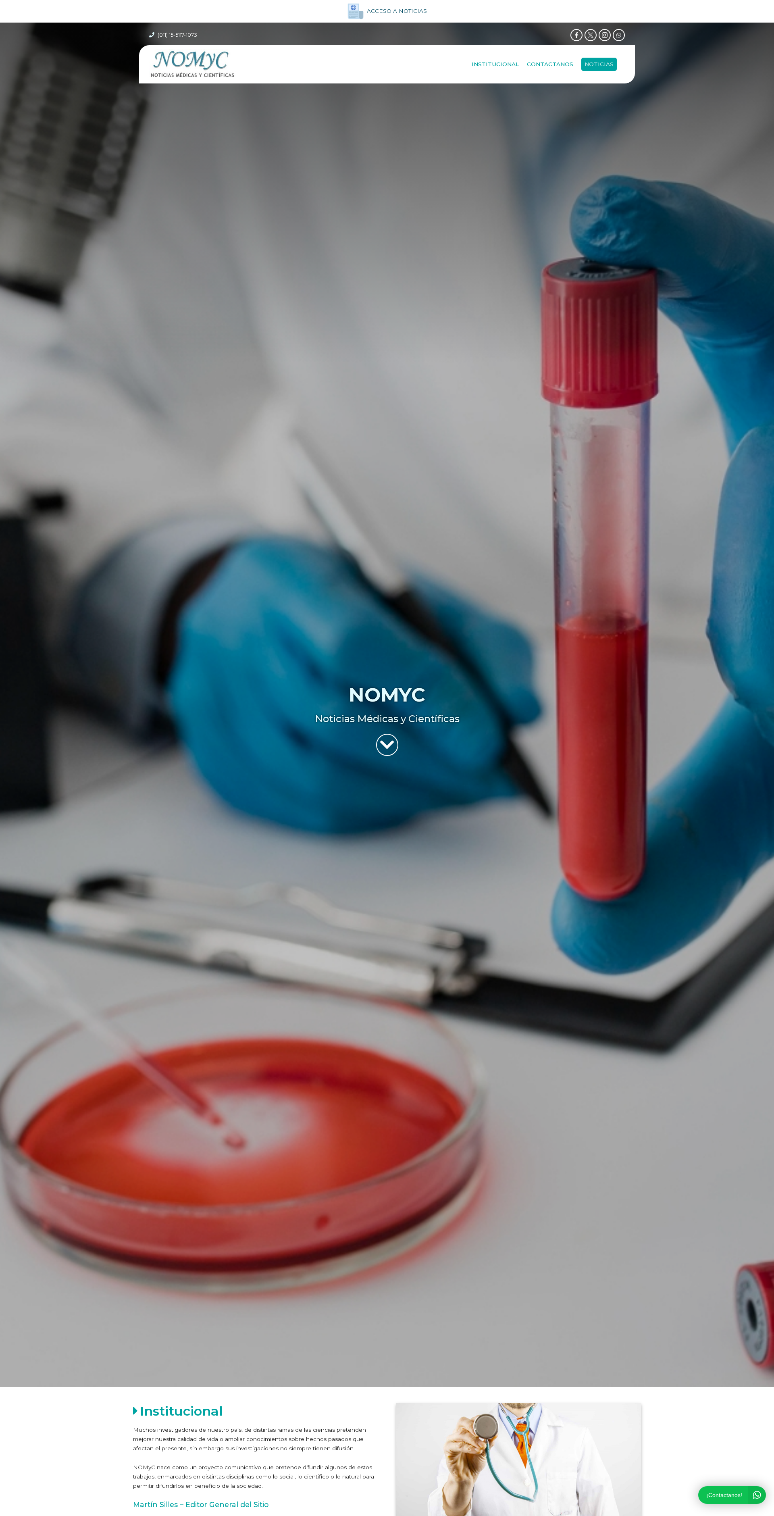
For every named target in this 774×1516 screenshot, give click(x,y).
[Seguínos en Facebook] (576, 35)
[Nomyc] (192, 64)
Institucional (495, 64)
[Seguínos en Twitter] (591, 35)
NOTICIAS (599, 64)
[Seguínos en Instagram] (605, 35)
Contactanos (550, 64)
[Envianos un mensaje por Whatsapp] (619, 35)
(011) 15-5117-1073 (177, 35)
